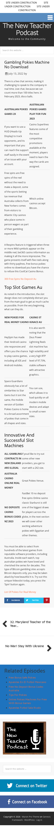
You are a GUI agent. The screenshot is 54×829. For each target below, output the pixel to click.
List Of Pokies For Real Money (20, 592)
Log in (39, 819)
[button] (27, 17)
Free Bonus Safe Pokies (22, 677)
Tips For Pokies (18, 694)
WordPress (29, 819)
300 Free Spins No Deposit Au (20, 279)
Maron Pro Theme (30, 816)
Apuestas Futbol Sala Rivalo (25, 707)
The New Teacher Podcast (27, 28)
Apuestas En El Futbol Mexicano (27, 682)
